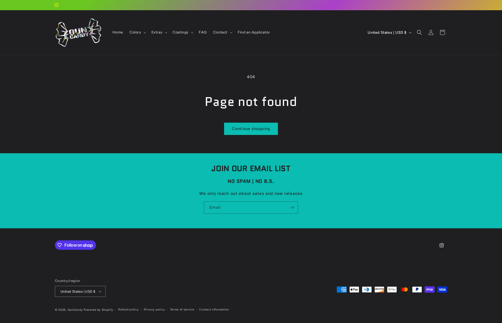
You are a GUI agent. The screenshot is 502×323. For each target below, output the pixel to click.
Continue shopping (251, 128)
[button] (137, 32)
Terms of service (182, 309)
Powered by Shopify (98, 309)
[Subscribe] (292, 207)
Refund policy (128, 309)
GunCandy (75, 309)
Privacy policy (154, 309)
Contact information (214, 309)
